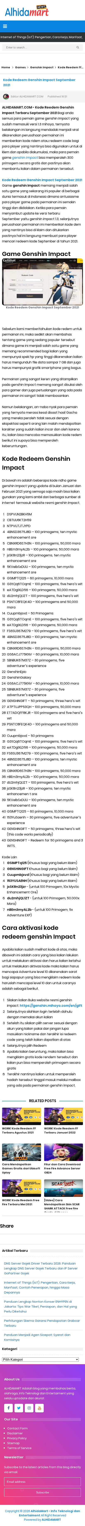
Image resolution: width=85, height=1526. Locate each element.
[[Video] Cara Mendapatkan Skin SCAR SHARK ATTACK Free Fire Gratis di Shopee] (63, 1188)
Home (5, 67)
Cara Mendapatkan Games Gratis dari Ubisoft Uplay (21, 1168)
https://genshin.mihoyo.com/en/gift (51, 1005)
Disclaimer (15, 1433)
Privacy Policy (17, 1438)
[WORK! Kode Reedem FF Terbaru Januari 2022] (63, 1116)
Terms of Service (19, 1448)
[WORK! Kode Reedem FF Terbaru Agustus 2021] (21, 1116)
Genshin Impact (41, 67)
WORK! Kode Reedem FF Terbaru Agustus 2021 (19, 1131)
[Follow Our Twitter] (18, 1408)
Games (20, 67)
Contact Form (17, 1428)
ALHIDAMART (51, 1520)
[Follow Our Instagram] (29, 1408)
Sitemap (13, 1443)
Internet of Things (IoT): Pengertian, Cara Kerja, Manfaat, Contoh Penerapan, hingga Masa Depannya (40, 1287)
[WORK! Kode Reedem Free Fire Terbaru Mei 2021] (21, 1188)
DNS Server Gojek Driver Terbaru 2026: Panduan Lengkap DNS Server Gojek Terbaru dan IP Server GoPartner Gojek (41, 1268)
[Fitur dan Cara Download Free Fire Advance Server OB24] (63, 1152)
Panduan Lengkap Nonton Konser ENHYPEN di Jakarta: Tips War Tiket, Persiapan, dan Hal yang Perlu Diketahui (40, 1306)
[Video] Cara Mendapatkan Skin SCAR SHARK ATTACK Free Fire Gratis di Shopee (61, 1206)
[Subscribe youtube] (39, 1408)
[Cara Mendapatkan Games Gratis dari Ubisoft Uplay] (21, 1152)
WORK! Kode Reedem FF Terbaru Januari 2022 (61, 1131)
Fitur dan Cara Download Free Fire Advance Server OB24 (62, 1168)
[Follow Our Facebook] (8, 1408)
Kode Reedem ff (69, 67)
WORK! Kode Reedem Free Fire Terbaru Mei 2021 (20, 1202)
